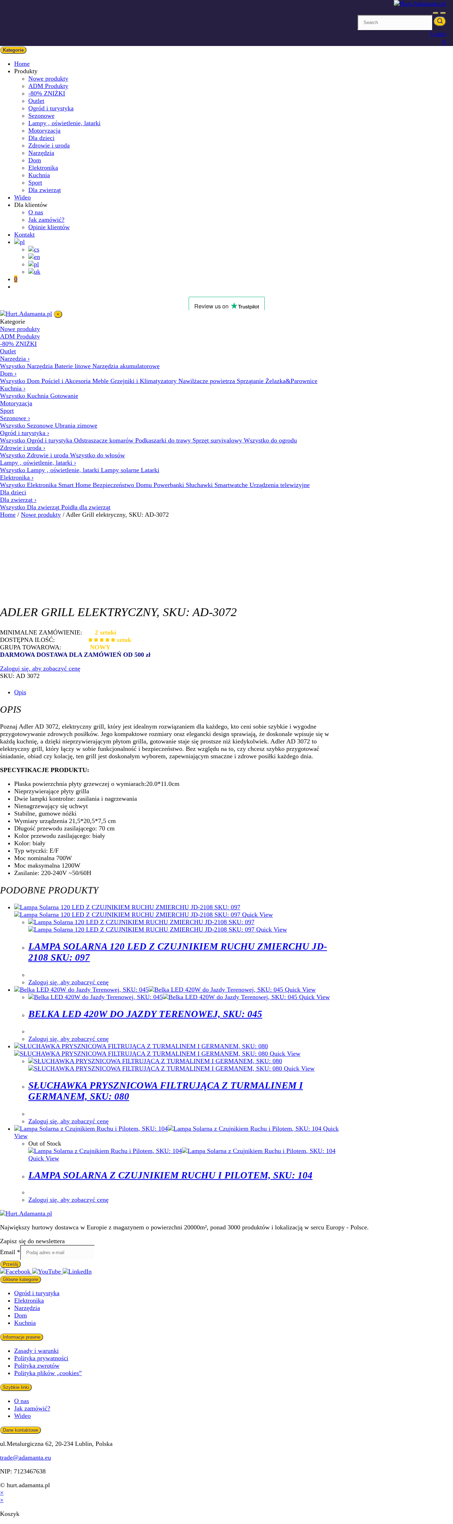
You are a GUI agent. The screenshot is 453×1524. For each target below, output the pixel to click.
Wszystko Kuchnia (25, 395)
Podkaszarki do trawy (164, 440)
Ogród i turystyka (51, 108)
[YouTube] (47, 1271)
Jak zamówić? (46, 219)
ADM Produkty (48, 85)
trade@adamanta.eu (25, 1457)
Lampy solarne (121, 470)
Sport (35, 182)
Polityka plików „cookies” (48, 1373)
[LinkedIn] (77, 1271)
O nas (35, 212)
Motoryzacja (44, 130)
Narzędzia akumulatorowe (126, 366)
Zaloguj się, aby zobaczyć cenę (40, 668)
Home (22, 63)
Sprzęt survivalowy (218, 440)
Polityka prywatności (41, 1358)
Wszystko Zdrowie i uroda (35, 455)
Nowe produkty (48, 78)
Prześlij (10, 1264)
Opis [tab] (20, 692)
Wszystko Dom (20, 380)
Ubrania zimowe (76, 425)
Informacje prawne (21, 1337)
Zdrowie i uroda (49, 145)
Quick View (256, 914)
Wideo (22, 197)
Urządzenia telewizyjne (280, 484)
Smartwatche (232, 484)
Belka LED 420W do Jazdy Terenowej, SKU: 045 (145, 1014)
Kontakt (24, 234)
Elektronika (43, 167)
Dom (34, 160)
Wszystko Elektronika (29, 484)
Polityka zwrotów (36, 1365)
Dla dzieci (41, 137)
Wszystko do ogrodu (270, 440)
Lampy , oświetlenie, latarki (64, 123)
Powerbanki (170, 484)
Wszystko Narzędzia (27, 366)
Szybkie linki (16, 1387)
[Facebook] (16, 1271)
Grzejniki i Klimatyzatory (144, 380)
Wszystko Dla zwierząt (30, 507)
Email (10, 1252)
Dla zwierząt (44, 189)
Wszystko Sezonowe (27, 425)
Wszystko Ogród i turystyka (37, 440)
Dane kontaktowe (20, 1430)
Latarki (150, 470)
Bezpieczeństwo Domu (123, 484)
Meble (101, 380)
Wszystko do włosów (97, 455)
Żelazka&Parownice (291, 380)
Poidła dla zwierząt (85, 507)
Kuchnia (39, 175)
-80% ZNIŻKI (46, 93)
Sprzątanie (251, 380)
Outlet (36, 100)
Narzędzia (41, 152)
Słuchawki (200, 484)
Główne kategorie (20, 1279)
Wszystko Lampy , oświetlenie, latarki (50, 470)
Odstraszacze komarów (104, 440)
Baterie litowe (73, 366)
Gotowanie (64, 395)
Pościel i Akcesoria (66, 380)
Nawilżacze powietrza (207, 380)
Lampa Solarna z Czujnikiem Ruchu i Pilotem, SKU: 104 (170, 1175)
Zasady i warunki (36, 1350)
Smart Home (75, 484)
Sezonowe (41, 115)
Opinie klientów (49, 227)
